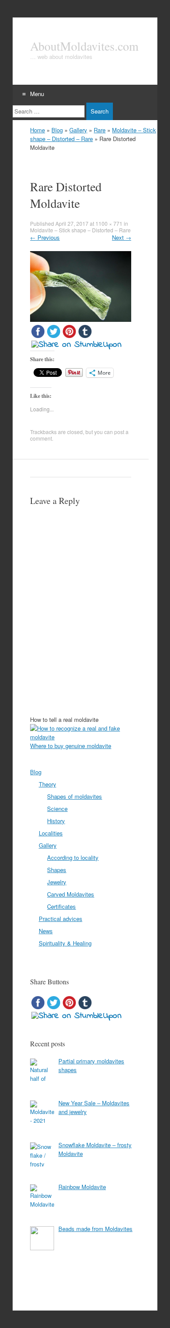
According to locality (73, 857)
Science (57, 808)
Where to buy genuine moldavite (70, 746)
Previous (45, 237)
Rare (99, 130)
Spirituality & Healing (65, 943)
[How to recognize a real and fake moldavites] (85, 737)
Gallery (78, 130)
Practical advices (60, 918)
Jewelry (56, 882)
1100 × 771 (108, 223)
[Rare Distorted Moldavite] (80, 319)
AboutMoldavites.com (84, 45)
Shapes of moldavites (74, 796)
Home (37, 130)
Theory (47, 784)
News (46, 931)
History (56, 821)
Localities (51, 833)
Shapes (56, 870)
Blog (57, 130)
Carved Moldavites (70, 894)
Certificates (61, 906)
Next (121, 237)
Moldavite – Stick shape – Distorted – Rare (80, 230)
